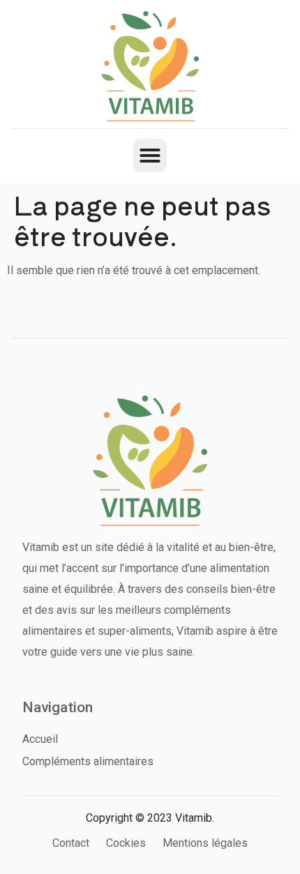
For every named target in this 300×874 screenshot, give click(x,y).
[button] (150, 155)
